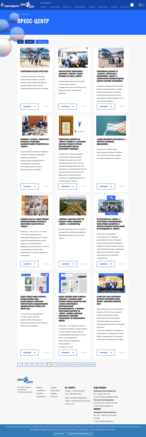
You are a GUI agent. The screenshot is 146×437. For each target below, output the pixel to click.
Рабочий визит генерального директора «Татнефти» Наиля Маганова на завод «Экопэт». (71, 73)
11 (69, 365)
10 (64, 365)
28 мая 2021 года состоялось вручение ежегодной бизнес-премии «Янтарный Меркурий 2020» (109, 300)
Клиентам (39, 393)
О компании (40, 390)
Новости (30, 42)
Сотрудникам (79, 7)
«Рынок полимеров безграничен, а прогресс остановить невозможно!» (111, 141)
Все (20, 42)
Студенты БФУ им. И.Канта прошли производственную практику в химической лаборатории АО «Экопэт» (34, 223)
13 (79, 365)
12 (74, 365)
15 (89, 365)
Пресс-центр (103, 7)
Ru (140, 5)
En (143, 5)
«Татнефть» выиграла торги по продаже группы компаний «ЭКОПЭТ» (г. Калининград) (71, 221)
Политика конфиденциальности (80, 434)
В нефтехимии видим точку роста (34, 71)
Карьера (114, 7)
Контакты (125, 7)
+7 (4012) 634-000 (78, 391)
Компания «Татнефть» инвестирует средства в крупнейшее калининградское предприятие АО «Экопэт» (34, 143)
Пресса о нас (42, 42)
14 (84, 365)
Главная (43, 7)
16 (94, 365)
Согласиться (59, 434)
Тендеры (54, 387)
